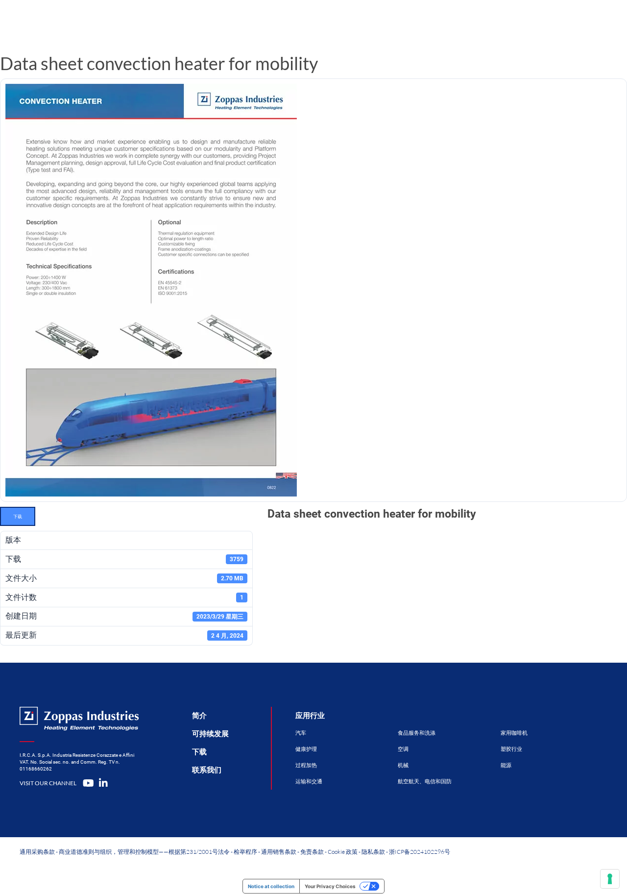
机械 (403, 765)
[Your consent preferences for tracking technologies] (610, 879)
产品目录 (216, 21)
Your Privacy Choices (330, 886)
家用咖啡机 (514, 733)
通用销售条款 (278, 851)
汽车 (300, 733)
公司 (392, 21)
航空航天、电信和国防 (425, 781)
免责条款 (312, 851)
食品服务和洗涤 (416, 733)
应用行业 (310, 715)
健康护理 (306, 749)
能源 (506, 765)
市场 (341, 21)
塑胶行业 (511, 749)
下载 (17, 516)
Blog (444, 21)
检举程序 (245, 851)
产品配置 (282, 21)
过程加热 (306, 765)
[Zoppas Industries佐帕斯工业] (101, 22)
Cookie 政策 (343, 851)
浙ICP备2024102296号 (419, 851)
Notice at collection (271, 886)
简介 (199, 715)
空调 (403, 749)
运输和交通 (308, 781)
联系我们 (503, 21)
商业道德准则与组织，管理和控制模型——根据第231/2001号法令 (144, 851)
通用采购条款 (37, 851)
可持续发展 (210, 733)
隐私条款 (373, 851)
